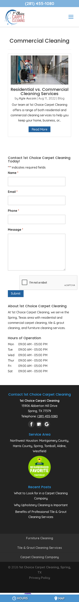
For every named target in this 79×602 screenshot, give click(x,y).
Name (13, 173)
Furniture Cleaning (39, 538)
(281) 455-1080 (39, 3)
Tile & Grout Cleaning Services (39, 548)
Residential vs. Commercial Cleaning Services (39, 91)
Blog (61, 98)
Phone (13, 211)
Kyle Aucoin (27, 98)
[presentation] (48, 282)
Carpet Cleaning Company (39, 557)
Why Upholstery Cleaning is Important (41, 505)
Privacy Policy (39, 578)
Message (15, 229)
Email (13, 192)
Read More (39, 129)
